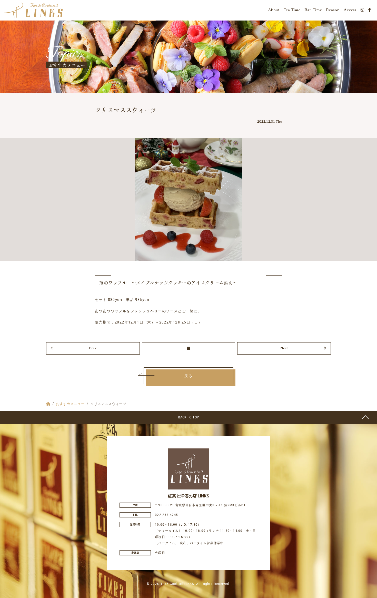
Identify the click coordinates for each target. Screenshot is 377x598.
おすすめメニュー (70, 404)
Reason (333, 10)
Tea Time (291, 10)
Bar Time (313, 10)
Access (350, 10)
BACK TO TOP (188, 417)
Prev (93, 348)
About (273, 10)
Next (284, 348)
